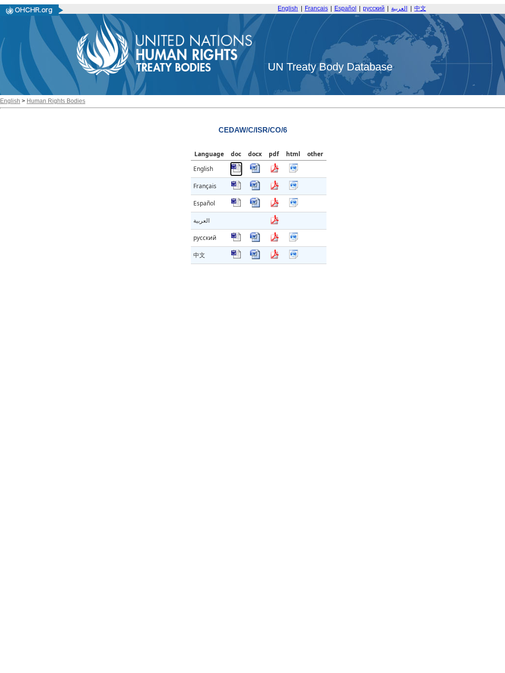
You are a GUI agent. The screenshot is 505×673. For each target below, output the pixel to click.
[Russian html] (293, 240)
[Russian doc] (236, 240)
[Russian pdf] (274, 240)
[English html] (293, 171)
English (288, 8)
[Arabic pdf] (274, 222)
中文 (420, 8)
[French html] (293, 188)
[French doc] (236, 188)
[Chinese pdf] (274, 257)
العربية (399, 8)
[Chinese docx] (255, 257)
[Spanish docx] (255, 205)
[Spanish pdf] (274, 205)
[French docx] (255, 188)
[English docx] (255, 171)
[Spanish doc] (236, 205)
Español (345, 8)
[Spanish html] (293, 205)
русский (374, 8)
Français (316, 8)
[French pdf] (274, 188)
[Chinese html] (293, 257)
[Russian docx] (255, 240)
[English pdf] (274, 171)
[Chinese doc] (236, 257)
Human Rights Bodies (56, 101)
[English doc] (236, 171)
